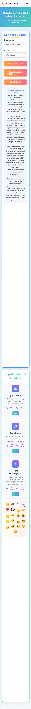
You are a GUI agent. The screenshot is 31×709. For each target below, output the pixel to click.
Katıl (15, 413)
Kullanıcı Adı (10, 40)
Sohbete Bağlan (17, 64)
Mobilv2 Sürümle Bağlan (15, 73)
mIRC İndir (17, 82)
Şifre (7, 50)
